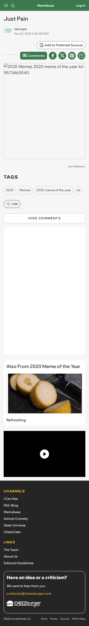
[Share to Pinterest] (72, 56)
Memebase (45, 5)
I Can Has (11, 499)
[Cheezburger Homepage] (44, 604)
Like (15, 204)
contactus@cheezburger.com (29, 593)
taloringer (20, 29)
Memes (25, 190)
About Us (11, 556)
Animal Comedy (16, 519)
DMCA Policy (78, 618)
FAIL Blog (11, 505)
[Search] (12, 5)
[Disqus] (44, 293)
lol (78, 190)
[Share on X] (62, 56)
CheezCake (12, 532)
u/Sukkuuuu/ (78, 166)
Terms (44, 618)
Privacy (54, 618)
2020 (9, 190)
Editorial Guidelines (19, 563)
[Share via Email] (81, 56)
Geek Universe (15, 525)
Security (64, 618)
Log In (80, 5)
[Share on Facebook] (53, 56)
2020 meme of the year (54, 190)
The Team (11, 550)
